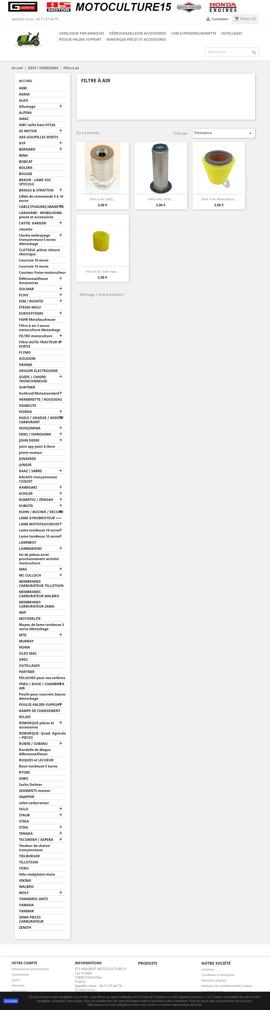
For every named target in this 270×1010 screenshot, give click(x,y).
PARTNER (27, 672)
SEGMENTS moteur (34, 791)
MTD (23, 635)
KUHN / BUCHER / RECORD (41, 512)
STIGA (24, 821)
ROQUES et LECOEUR (36, 760)
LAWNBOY (27, 542)
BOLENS (25, 168)
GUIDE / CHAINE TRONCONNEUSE (33, 379)
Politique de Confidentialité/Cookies (226, 986)
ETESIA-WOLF (30, 307)
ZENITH (25, 927)
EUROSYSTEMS (31, 313)
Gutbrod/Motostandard (39, 393)
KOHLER (26, 493)
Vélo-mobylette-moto (37, 874)
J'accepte (10, 1001)
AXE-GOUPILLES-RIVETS (38, 137)
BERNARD (27, 149)
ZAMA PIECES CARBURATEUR (31, 919)
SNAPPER (26, 797)
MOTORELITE (30, 618)
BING (23, 155)
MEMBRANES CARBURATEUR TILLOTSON (41, 583)
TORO (24, 868)
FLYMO (25, 352)
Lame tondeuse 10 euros (39, 530)
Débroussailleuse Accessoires (137, 33)
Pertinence (223, 133)
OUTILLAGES (231, 33)
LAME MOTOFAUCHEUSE (39, 524)
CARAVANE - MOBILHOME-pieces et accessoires (41, 215)
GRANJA (25, 365)
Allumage (27, 106)
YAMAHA (26, 905)
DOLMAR (26, 289)
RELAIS (25, 717)
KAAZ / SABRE (30, 471)
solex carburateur (34, 803)
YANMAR (26, 911)
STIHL (23, 827)
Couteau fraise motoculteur (42, 272)
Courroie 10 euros (34, 260)
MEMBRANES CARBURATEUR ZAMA (36, 604)
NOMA (24, 647)
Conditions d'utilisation (218, 975)
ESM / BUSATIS (31, 301)
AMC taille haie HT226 (37, 125)
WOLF (24, 893)
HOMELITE (27, 405)
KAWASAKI (28, 487)
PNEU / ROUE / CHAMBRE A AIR (41, 686)
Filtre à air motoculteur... (219, 199)
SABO (23, 778)
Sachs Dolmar (30, 784)
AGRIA (24, 94)
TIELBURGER (29, 856)
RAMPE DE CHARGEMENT (39, 711)
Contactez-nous (212, 991)
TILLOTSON (28, 862)
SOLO (23, 809)
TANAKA (26, 833)
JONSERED (27, 459)
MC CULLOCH (30, 575)
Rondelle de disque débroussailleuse (35, 752)
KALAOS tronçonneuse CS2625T (38, 479)
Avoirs (16, 980)
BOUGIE (25, 174)
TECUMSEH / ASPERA (36, 839)
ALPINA (25, 113)
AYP (22, 143)
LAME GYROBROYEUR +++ (40, 518)
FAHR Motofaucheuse (37, 319)
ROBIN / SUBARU (33, 744)
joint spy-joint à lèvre (37, 446)
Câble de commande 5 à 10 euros (41, 198)
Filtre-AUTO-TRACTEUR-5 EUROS (39, 344)
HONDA (25, 412)
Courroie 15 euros (34, 266)
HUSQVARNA (29, 428)
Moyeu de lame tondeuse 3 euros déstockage (41, 627)
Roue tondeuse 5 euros (38, 766)
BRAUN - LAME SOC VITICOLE (35, 182)
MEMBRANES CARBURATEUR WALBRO (39, 594)
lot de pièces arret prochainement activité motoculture (39, 559)
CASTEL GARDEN (32, 223)
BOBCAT (25, 161)
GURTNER (27, 387)
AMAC (24, 119)
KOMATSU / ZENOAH (36, 500)
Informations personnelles (30, 969)
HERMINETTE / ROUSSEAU (40, 399)
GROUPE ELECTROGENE (38, 371)
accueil (25, 81)
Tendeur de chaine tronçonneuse (34, 848)
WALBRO (26, 887)
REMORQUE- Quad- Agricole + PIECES (42, 735)
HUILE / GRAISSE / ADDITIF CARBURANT (41, 420)
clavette (25, 229)
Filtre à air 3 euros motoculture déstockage (39, 328)
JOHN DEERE (29, 440)
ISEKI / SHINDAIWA (35, 434)
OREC (23, 659)
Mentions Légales (213, 980)
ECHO (23, 295)
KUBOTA (26, 506)
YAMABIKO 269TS (33, 899)
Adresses (18, 985)
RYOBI (24, 772)
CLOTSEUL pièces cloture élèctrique (39, 252)
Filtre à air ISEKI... (102, 199)
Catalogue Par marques (81, 33)
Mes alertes (20, 991)
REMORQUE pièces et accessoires (136, 39)
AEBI (23, 88)
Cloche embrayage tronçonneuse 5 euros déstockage (37, 239)
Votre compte (24, 963)
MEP (22, 612)
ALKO (23, 100)
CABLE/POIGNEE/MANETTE (193, 33)
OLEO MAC (28, 653)
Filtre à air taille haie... (102, 272)
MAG (23, 569)
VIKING (25, 880)
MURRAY (26, 641)
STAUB (24, 815)
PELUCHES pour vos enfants (42, 678)
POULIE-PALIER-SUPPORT (80, 39)
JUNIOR (25, 465)
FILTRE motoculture (35, 336)
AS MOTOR (28, 131)
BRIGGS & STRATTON (36, 190)
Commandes (20, 974)
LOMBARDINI (30, 548)
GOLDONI (27, 358)
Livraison (207, 969)
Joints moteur (30, 452)
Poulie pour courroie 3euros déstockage (42, 696)
